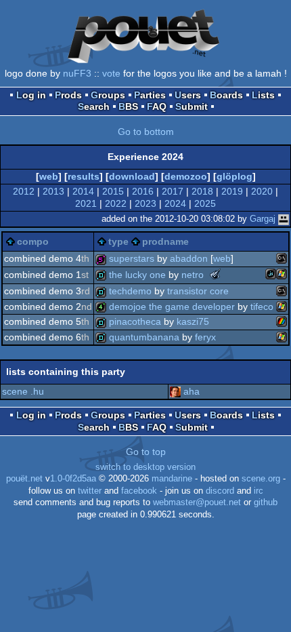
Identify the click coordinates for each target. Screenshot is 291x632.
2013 (53, 191)
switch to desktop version (145, 467)
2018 (202, 191)
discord (220, 491)
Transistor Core (198, 290)
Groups (108, 95)
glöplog (234, 176)
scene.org (261, 478)
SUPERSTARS (131, 258)
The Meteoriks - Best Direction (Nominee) (215, 274)
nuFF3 (77, 73)
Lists (263, 95)
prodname (165, 241)
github (265, 502)
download (132, 176)
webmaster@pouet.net (197, 502)
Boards (226, 95)
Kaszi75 (193, 321)
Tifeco (261, 306)
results (83, 176)
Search (94, 106)
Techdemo (130, 290)
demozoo (185, 176)
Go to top (146, 451)
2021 (86, 203)
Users (188, 95)
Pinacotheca (135, 321)
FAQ (156, 106)
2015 (113, 191)
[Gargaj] (283, 219)
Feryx (205, 337)
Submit (191, 106)
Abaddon (189, 258)
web (48, 176)
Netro (192, 274)
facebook (139, 491)
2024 (175, 203)
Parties (150, 95)
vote (111, 73)
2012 (24, 191)
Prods (68, 95)
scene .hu (23, 391)
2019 (232, 191)
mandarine (172, 478)
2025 (205, 203)
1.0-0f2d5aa (73, 478)
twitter (90, 491)
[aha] (175, 391)
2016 (143, 191)
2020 (262, 191)
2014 (83, 191)
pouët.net (24, 478)
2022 (116, 203)
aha (191, 391)
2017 (172, 191)
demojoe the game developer (172, 306)
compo (33, 241)
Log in (31, 95)
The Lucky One (137, 274)
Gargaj (262, 219)
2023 (145, 203)
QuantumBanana (144, 337)
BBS (128, 106)
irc (258, 491)
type (118, 241)
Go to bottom (146, 131)
